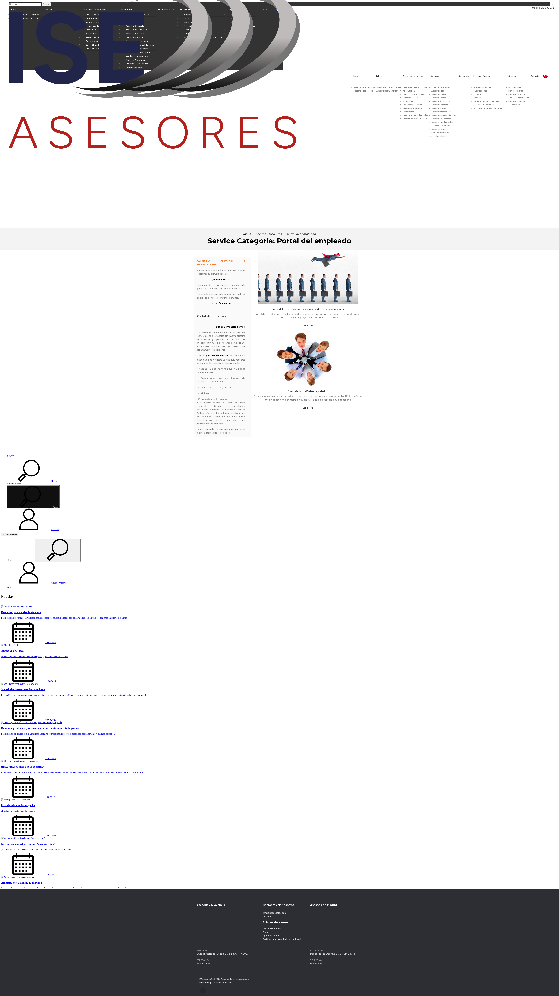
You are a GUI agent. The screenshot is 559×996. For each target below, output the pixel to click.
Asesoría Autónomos (440, 101)
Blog (265, 932)
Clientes (512, 76)
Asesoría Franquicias (440, 129)
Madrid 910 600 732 (540, 16)
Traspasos (478, 94)
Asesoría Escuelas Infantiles (443, 115)
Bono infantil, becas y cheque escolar (490, 108)
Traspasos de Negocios (413, 108)
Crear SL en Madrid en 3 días (415, 115)
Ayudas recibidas (515, 105)
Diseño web (204, 982)
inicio (247, 234)
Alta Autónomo (410, 91)
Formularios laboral (516, 94)
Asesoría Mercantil (439, 105)
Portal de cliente (515, 91)
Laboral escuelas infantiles (485, 105)
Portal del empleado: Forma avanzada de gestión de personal (307, 309)
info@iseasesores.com (274, 913)
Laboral (379, 76)
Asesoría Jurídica (438, 108)
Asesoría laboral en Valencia (388, 87)
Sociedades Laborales (412, 105)
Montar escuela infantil (484, 87)
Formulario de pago (517, 101)
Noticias (477, 98)
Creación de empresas (413, 76)
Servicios (435, 76)
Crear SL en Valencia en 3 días (416, 119)
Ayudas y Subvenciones (413, 94)
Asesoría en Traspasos (441, 119)
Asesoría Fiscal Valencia (364, 87)
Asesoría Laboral (438, 94)
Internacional (463, 76)
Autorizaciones (480, 91)
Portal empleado (438, 136)
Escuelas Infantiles (481, 76)
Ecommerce (408, 112)
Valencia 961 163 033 (540, 10)
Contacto (535, 76)
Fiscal (355, 76)
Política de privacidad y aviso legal (282, 939)
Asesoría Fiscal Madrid (363, 91)
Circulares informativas (518, 98)
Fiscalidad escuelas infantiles (486, 101)
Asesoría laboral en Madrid (387, 91)
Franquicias (408, 101)
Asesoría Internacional (441, 112)
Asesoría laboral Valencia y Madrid (308, 391)
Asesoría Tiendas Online (442, 122)
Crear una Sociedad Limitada (415, 87)
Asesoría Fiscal (437, 91)
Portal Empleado (272, 928)
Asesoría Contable (439, 98)
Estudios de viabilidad (440, 133)
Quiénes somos (271, 935)
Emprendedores (410, 98)
